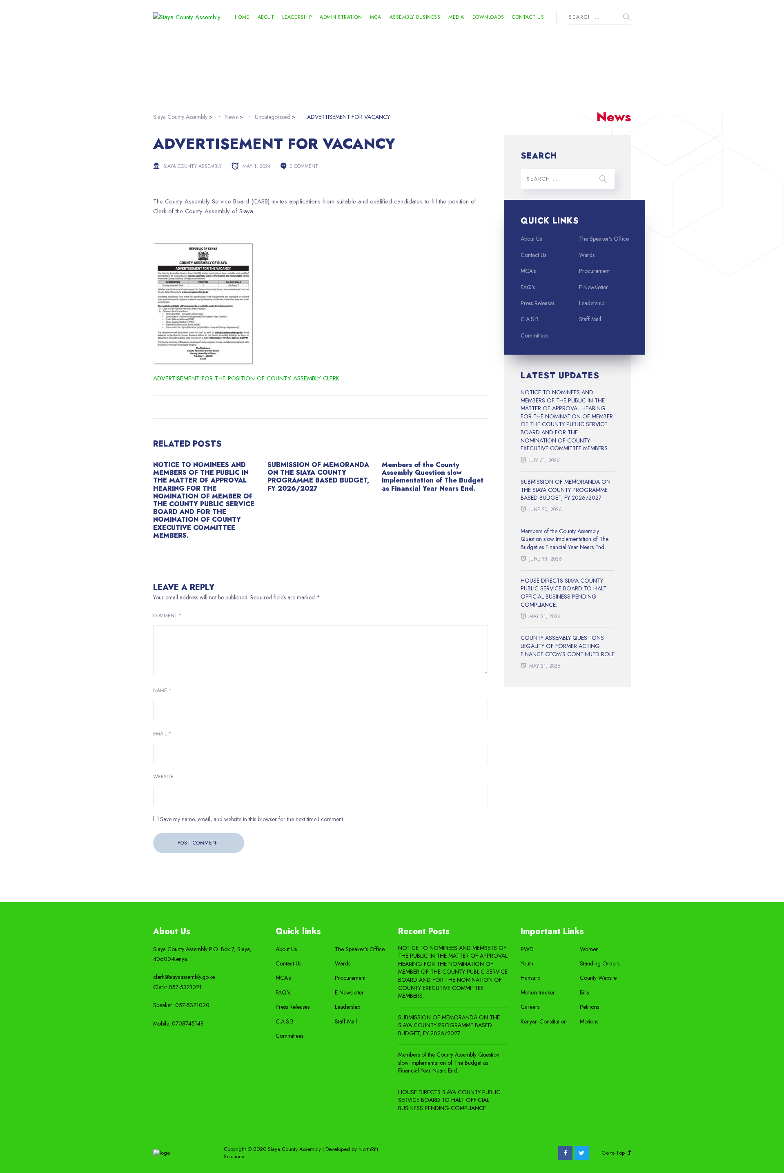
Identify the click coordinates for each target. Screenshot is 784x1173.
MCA (375, 17)
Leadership (297, 17)
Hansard (531, 978)
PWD (527, 949)
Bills (584, 992)
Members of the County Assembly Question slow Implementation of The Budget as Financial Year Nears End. (432, 476)
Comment (167, 615)
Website (163, 776)
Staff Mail (590, 319)
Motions (589, 1022)
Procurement (594, 271)
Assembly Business (415, 17)
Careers (530, 1007)
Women (589, 949)
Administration (341, 17)
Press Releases (538, 303)
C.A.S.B (530, 319)
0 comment (304, 166)
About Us (531, 239)
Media (456, 17)
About (266, 17)
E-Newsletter (593, 287)
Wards (587, 255)
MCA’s (528, 271)
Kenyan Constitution (544, 1022)
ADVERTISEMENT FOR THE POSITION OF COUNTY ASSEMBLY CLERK (246, 378)
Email (162, 733)
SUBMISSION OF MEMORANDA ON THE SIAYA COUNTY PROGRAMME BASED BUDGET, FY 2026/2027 (318, 476)
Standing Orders (599, 963)
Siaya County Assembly (192, 166)
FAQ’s (528, 287)
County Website (598, 978)
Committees (534, 336)
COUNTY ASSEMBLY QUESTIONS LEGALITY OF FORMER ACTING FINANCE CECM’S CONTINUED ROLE (568, 646)
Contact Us (528, 17)
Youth (527, 963)
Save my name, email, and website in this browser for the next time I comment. (252, 819)
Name (162, 690)
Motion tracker (538, 992)
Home (242, 17)
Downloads (488, 17)
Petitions (589, 1007)
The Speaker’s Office (604, 239)
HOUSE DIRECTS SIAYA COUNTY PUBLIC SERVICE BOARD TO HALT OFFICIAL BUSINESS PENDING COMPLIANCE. (563, 593)
